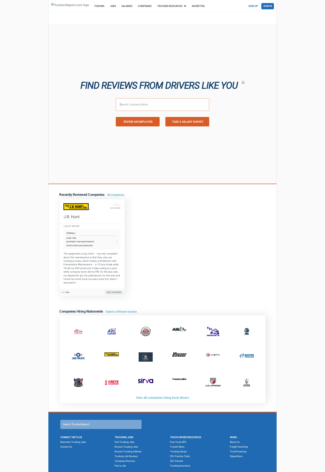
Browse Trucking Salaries (128, 451)
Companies (145, 6)
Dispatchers (236, 456)
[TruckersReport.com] (70, 6)
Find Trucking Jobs (124, 442)
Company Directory (125, 461)
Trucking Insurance (180, 465)
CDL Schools (176, 461)
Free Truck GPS (178, 442)
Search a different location (121, 311)
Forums (99, 6)
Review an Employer (138, 121)
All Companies (115, 194)
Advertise (198, 6)
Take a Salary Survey (187, 121)
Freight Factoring (239, 446)
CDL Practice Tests (180, 456)
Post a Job (120, 465)
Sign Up (253, 6)
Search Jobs (178, 17)
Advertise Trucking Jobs (73, 442)
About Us (235, 442)
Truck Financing (238, 451)
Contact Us (66, 446)
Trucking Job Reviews (126, 456)
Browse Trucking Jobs (126, 446)
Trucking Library (178, 451)
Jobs (113, 6)
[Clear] (104, 18)
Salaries (126, 6)
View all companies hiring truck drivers (162, 397)
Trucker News (177, 446)
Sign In (267, 6)
